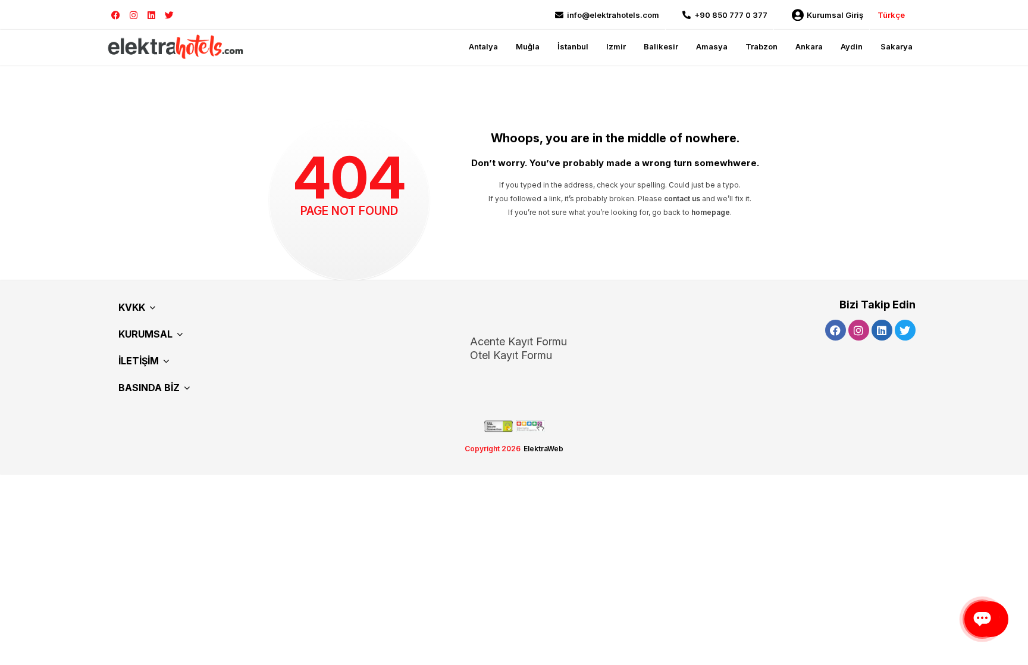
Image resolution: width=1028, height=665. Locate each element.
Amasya (712, 46)
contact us (682, 198)
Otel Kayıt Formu (511, 355)
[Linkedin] (151, 15)
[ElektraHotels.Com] (176, 46)
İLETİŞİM (138, 361)
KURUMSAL (145, 334)
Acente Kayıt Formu (518, 341)
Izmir (616, 46)
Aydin (852, 46)
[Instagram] (133, 15)
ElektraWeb (543, 448)
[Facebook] (115, 15)
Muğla (528, 46)
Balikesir (661, 46)
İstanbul (572, 46)
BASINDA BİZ (149, 388)
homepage (710, 212)
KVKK (131, 307)
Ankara (809, 46)
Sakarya (896, 46)
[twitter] (169, 15)
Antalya (483, 46)
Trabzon (761, 46)
